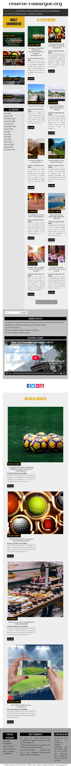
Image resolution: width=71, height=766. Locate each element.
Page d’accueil (9, 11)
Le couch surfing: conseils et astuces (36, 161)
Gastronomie (54, 11)
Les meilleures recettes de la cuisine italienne (36, 216)
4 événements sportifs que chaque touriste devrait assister (13, 61)
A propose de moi (24, 11)
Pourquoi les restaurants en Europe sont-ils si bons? (56, 269)
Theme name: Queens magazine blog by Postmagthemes (47, 765)
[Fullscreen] (64, 373)
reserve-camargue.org (35, 4)
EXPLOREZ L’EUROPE (40, 11)
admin (17, 46)
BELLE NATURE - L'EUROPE (11, 79)
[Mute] (61, 373)
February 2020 (9, 145)
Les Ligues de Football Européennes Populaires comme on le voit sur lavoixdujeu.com (13, 41)
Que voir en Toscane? (13, 82)
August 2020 (8, 129)
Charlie (17, 65)
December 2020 (9, 119)
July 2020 (7, 132)
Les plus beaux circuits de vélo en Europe (56, 161)
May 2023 (7, 113)
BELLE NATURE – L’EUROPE (25, 14)
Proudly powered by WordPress (14, 765)
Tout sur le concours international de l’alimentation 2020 (21, 623)
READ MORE (31, 79)
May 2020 (7, 137)
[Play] (7, 373)
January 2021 (8, 116)
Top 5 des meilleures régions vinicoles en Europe (14, 100)
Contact (39, 14)
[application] (36, 357)
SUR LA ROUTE (9, 14)
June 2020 (7, 134)
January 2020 (8, 147)
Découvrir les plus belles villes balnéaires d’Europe (56, 216)
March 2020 (8, 142)
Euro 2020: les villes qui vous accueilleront (21, 706)
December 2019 (9, 150)
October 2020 (9, 124)
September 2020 (10, 126)
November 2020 (9, 121)
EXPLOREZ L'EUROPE (9, 35)
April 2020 (7, 139)
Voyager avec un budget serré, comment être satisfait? (36, 269)
